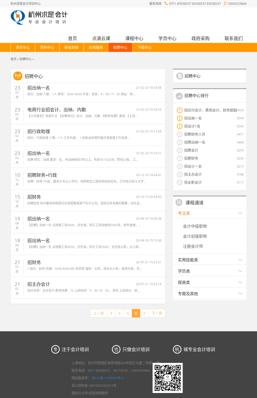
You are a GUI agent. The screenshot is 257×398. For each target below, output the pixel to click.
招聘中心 (120, 47)
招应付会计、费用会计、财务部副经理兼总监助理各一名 (210, 110)
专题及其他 (188, 293)
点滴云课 (101, 38)
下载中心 (145, 47)
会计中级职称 (195, 226)
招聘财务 (191, 158)
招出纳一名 (38, 88)
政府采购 (200, 38)
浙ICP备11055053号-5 (107, 378)
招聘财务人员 (194, 134)
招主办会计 (38, 284)
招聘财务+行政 (42, 175)
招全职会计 (193, 182)
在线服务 (96, 47)
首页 (72, 38)
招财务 (34, 197)
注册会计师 (193, 246)
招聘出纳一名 (194, 142)
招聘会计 (191, 150)
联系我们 (234, 38)
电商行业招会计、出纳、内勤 (56, 110)
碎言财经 (72, 47)
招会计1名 (192, 126)
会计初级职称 (195, 236)
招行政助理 (38, 131)
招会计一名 (193, 166)
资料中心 (47, 47)
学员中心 (167, 38)
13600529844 (236, 4)
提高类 (184, 282)
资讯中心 (23, 47)
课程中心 (134, 38)
